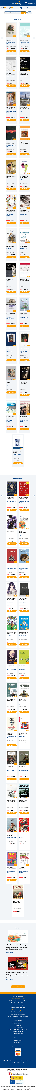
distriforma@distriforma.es (18, 1007)
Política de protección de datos (18, 1029)
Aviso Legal (18, 1025)
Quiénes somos (18, 1040)
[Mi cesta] (9, 8)
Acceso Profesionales (28, 8)
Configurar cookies (18, 1033)
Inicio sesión (31, 3)
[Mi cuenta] (20, 8)
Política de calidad (18, 1027)
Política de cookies (18, 1031)
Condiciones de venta (18, 1023)
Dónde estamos (18, 1042)
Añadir (12, 51)
